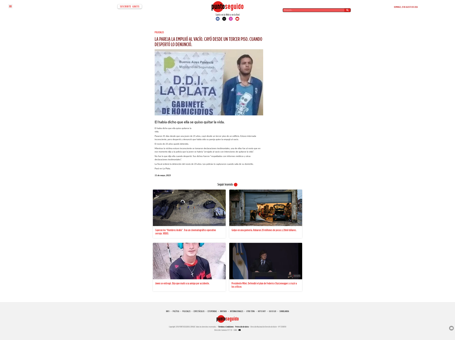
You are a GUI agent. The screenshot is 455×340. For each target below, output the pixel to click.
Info (167, 311)
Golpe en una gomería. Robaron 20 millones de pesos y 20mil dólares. (264, 230)
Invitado (223, 311)
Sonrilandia (284, 311)
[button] (10, 6)
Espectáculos (199, 311)
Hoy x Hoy (262, 311)
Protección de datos (242, 327)
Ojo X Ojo (272, 311)
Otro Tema (250, 311)
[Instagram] (231, 19)
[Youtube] (237, 19)
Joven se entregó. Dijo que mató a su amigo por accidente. (182, 283)
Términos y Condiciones (226, 327)
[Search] (347, 10)
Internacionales (236, 311)
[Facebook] (218, 19)
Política (176, 311)
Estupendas (212, 311)
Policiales (159, 32)
